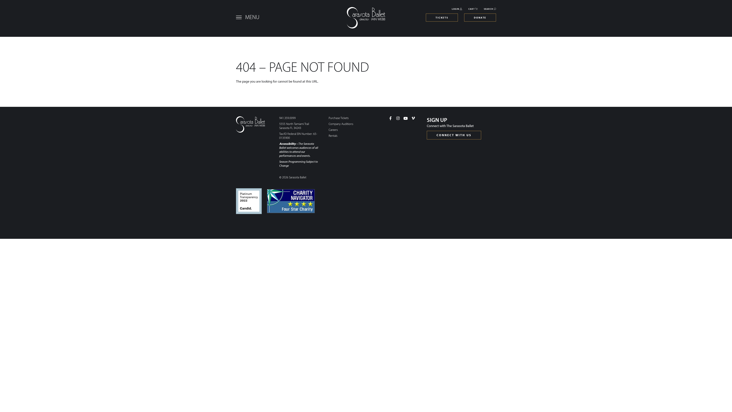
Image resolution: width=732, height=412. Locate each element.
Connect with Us (454, 135)
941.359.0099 (287, 118)
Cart (471, 9)
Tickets (442, 18)
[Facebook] (390, 118)
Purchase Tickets (339, 118)
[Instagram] (398, 118)
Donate (480, 18)
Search (488, 9)
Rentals (333, 136)
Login (455, 9)
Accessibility (287, 144)
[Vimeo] (413, 118)
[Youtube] (406, 118)
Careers (333, 130)
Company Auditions (341, 124)
